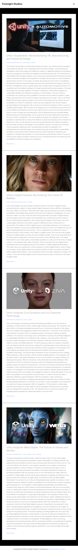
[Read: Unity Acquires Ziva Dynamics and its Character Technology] (39, 291)
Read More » (10, 144)
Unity (8, 62)
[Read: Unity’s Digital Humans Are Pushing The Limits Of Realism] (39, 173)
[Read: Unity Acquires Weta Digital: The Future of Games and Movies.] (39, 425)
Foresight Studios (12, 3)
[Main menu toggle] (74, 4)
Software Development (19, 202)
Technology (26, 62)
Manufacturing (16, 62)
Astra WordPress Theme (56, 549)
